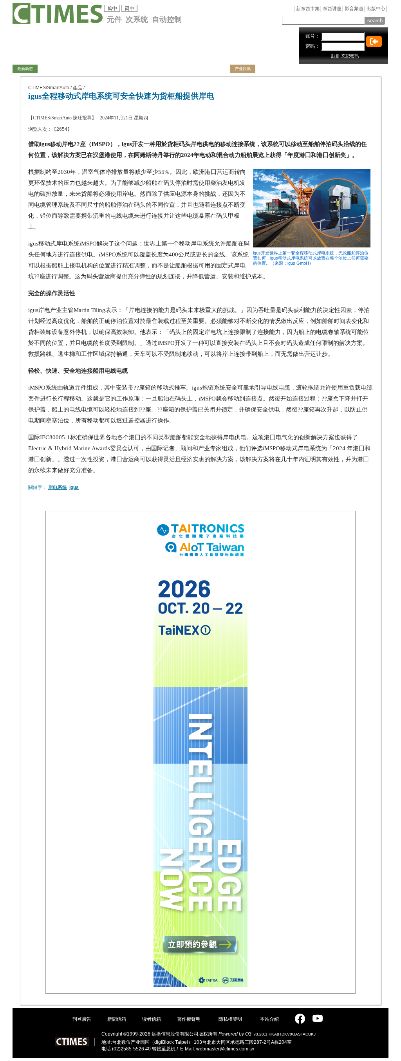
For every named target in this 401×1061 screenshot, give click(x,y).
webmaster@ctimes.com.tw (225, 1049)
